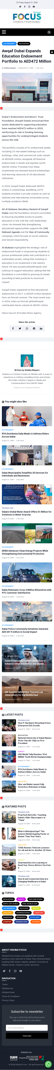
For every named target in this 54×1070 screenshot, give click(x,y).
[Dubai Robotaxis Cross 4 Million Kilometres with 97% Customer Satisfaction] (27, 572)
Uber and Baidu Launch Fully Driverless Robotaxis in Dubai (32, 785)
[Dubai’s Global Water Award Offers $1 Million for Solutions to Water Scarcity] (27, 494)
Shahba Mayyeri (10, 68)
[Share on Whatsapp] (27, 328)
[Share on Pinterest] (34, 328)
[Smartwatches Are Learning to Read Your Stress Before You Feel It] (10, 865)
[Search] (49, 32)
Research (21, 917)
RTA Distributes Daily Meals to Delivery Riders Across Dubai (32, 770)
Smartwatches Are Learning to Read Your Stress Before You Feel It (34, 865)
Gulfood (24, 908)
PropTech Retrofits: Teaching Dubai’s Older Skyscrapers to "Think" (32, 817)
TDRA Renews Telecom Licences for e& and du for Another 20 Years (34, 849)
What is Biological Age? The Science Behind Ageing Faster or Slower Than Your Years (33, 834)
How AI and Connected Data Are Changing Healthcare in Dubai (33, 880)
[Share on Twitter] (19, 328)
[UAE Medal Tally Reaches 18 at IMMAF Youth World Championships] (10, 757)
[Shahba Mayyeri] (27, 366)
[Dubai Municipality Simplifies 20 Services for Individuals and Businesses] (27, 455)
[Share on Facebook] (12, 328)
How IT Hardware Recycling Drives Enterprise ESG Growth (34, 724)
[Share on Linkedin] (41, 328)
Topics (5, 984)
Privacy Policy (8, 1000)
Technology (8, 508)
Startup (7, 922)
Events (21, 751)
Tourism (36, 922)
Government (9, 43)
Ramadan (7, 917)
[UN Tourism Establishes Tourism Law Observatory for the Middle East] (27, 689)
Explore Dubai (36, 899)
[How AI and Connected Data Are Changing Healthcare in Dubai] (10, 881)
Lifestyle (39, 913)
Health (21, 828)
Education (24, 43)
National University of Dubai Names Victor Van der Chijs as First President (34, 740)
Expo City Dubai (10, 904)
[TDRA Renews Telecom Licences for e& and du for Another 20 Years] (10, 850)
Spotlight (35, 917)
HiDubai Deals (8, 992)
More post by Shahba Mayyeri (26, 388)
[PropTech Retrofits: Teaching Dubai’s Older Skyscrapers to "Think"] (10, 818)
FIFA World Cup (30, 904)
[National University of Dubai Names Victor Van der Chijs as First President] (10, 741)
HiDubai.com (7, 988)
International (23, 913)
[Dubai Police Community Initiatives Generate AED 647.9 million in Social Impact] (27, 611)
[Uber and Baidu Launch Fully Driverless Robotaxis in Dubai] (10, 787)
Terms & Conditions (10, 996)
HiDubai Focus (21, 1064)
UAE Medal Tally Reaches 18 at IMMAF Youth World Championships (34, 755)
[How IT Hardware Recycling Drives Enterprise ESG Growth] (10, 725)
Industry (22, 781)
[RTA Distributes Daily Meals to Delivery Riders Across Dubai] (27, 416)
